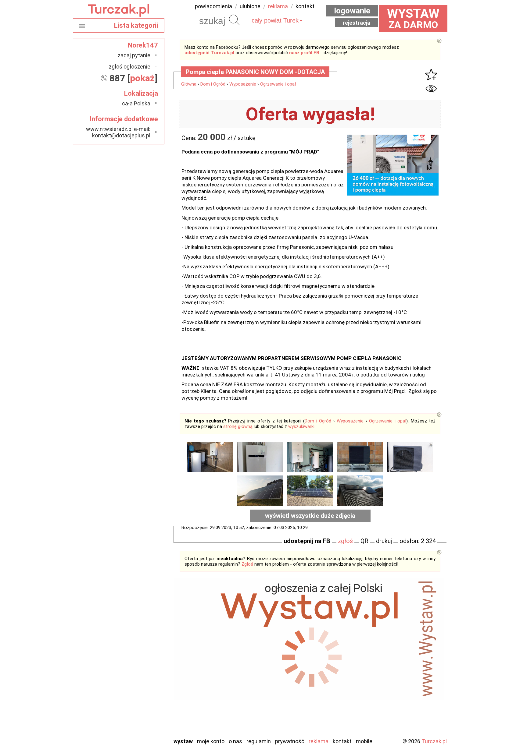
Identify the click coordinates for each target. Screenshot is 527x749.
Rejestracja (356, 22)
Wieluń (143, 716)
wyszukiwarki (301, 426)
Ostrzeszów (137, 667)
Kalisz (144, 658)
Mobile (364, 741)
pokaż (142, 78)
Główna (188, 84)
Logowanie (352, 10)
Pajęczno (140, 683)
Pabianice (139, 675)
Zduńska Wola (135, 732)
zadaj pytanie (134, 55)
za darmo (413, 18)
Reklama (318, 741)
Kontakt (342, 741)
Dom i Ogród (212, 84)
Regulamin (258, 741)
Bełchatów (138, 634)
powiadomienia (213, 6)
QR (364, 541)
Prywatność (289, 741)
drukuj (384, 541)
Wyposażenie (242, 84)
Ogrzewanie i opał (278, 84)
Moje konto (210, 741)
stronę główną (238, 426)
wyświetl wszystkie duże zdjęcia (310, 515)
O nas (235, 741)
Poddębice (138, 691)
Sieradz (142, 699)
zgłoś (345, 541)
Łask (145, 642)
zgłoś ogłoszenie (129, 66)
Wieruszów (138, 724)
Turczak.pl (434, 741)
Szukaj (234, 20)
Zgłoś (247, 564)
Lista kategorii (136, 25)
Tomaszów (138, 708)
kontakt (305, 6)
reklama (278, 6)
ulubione (250, 6)
